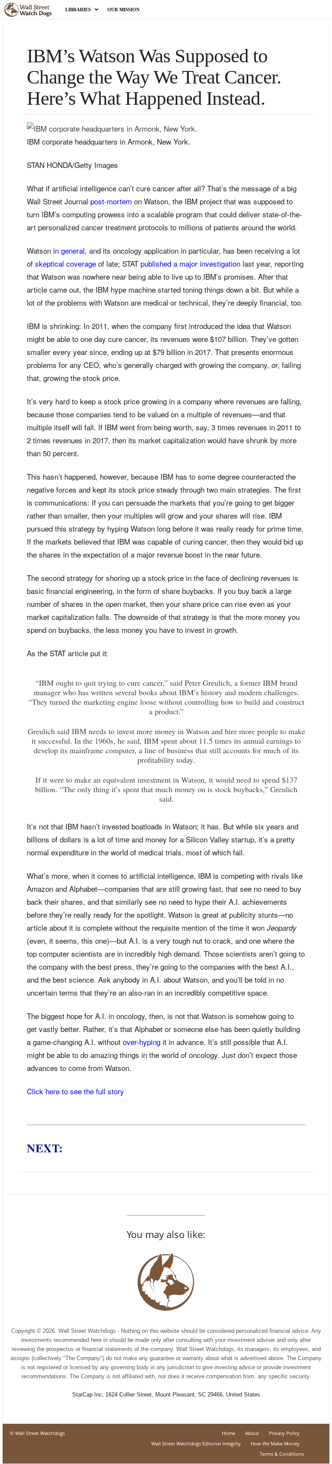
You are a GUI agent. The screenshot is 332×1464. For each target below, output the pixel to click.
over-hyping (141, 1041)
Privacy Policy (284, 1433)
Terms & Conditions (282, 1454)
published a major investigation (190, 263)
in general (69, 250)
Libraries (78, 9)
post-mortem (111, 201)
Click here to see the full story (75, 1091)
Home (228, 1433)
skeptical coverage (65, 263)
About (252, 1433)
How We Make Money (275, 1443)
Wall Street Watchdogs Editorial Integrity (196, 1443)
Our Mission (123, 9)
